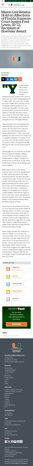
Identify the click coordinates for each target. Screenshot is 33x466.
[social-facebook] (6, 441)
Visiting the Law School (11, 431)
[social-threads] (21, 441)
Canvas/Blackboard (10, 405)
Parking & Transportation (11, 435)
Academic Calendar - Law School (13, 389)
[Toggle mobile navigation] (3, 4)
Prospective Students (10, 370)
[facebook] (7, 79)
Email (6, 407)
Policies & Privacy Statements (12, 425)
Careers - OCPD (9, 377)
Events (6, 383)
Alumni (7, 374)
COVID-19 (7, 401)
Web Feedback (9, 415)
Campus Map (8, 433)
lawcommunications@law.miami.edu (14, 362)
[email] (16, 79)
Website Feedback (9, 456)
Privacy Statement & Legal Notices (13, 452)
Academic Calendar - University (13, 391)
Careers (7, 399)
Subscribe (16, 324)
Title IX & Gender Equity (11, 454)
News (6, 381)
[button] (29, 461)
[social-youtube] (12, 441)
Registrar (7, 397)
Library (7, 379)
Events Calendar (9, 393)
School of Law (8, 368)
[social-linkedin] (18, 441)
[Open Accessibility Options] (2, 1)
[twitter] (3, 79)
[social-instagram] (15, 441)
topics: (4, 332)
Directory (7, 395)
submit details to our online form (19, 463)
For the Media (8, 413)
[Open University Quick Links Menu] (30, 1)
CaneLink (7, 403)
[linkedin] (12, 79)
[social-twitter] (9, 441)
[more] (20, 79)
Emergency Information (10, 451)
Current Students (9, 372)
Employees (8, 375)
